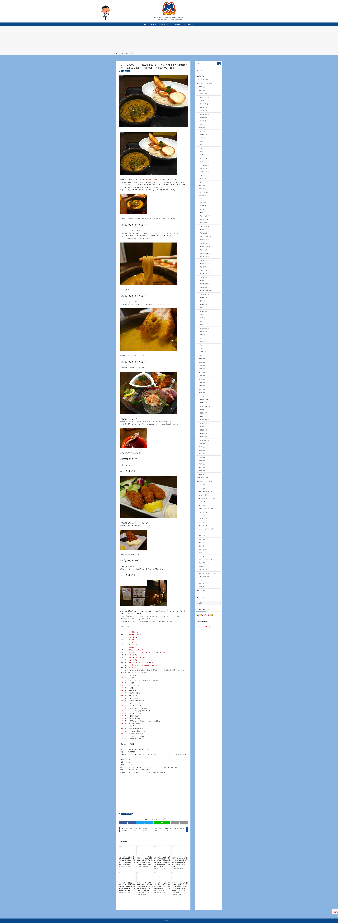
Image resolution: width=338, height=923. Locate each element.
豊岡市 (202, 182)
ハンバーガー (203, 515)
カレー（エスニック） (206, 508)
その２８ (123, 703)
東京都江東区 (204, 426)
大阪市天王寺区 (205, 236)
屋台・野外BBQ (204, 563)
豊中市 (203, 341)
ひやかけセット (134, 642)
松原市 (202, 314)
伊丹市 (202, 131)
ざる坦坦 (133, 667)
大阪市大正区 (204, 233)
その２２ (123, 688)
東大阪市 (203, 311)
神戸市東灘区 (204, 165)
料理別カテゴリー (205, 481)
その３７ (123, 726)
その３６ (123, 723)
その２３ (123, 690)
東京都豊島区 (204, 440)
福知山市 (203, 121)
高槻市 (203, 352)
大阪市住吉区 (204, 222)
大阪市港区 (204, 267)
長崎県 (202, 460)
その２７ (123, 700)
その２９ (123, 705)
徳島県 (202, 382)
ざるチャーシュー (134, 644)
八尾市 (202, 199)
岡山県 (202, 372)
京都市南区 (204, 107)
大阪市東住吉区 (205, 246)
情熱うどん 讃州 (151, 179)
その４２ (123, 739)
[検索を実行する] (219, 63)
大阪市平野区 (204, 239)
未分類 (201, 590)
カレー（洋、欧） (204, 512)
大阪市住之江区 (205, 219)
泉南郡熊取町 (204, 328)
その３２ (123, 713)
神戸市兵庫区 (204, 161)
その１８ (123, 678)
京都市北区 (204, 104)
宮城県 (202, 362)
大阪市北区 (127, 71)
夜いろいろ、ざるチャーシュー (140, 657)
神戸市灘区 (204, 168)
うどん (122, 71)
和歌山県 (202, 188)
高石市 (202, 355)
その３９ (123, 731)
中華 (202, 535)
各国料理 (202, 546)
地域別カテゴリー (205, 83)
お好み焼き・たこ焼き (206, 491)
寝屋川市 (203, 304)
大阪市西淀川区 (205, 284)
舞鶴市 (203, 124)
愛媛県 (202, 385)
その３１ (123, 711)
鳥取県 (202, 470)
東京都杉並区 (204, 423)
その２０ (123, 683)
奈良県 (202, 358)
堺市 (202, 209)
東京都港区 (204, 433)
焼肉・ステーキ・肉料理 (207, 573)
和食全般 (203, 549)
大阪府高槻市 (203, 477)
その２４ (123, 693)
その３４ (123, 718)
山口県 (202, 365)
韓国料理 (202, 586)
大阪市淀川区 (204, 263)
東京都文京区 (204, 416)
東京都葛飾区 (204, 436)
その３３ (123, 716)
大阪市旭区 (204, 243)
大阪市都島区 (204, 287)
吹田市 (203, 202)
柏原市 (202, 321)
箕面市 (202, 335)
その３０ (123, 708)
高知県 (202, 467)
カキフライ (203, 501)
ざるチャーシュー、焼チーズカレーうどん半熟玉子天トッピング (149, 652)
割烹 (202, 542)
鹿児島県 (202, 474)
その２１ (123, 685)
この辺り (143, 772)
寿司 (201, 556)
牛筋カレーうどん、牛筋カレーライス (141, 650)
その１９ (123, 680)
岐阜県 (202, 369)
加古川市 (203, 134)
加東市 (202, 138)
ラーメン (202, 532)
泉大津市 (203, 331)
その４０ (123, 733)
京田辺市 (203, 93)
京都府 (202, 90)
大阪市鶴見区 (204, 294)
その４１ (123, 736)
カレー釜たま (133, 637)
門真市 (202, 348)
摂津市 (202, 307)
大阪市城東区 (204, 229)
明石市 (202, 151)
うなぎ (202, 488)
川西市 (202, 148)
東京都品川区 (204, 413)
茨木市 (202, 338)
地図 (148, 749)
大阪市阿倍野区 (205, 290)
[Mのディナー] (169, 8)
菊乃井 (160, 182)
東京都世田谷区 (205, 399)
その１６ (123, 670)
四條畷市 (203, 206)
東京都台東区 (204, 409)
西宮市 (203, 178)
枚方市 (202, 318)
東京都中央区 (204, 402)
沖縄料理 (202, 566)
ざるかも (131, 647)
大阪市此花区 (204, 256)
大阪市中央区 (205, 216)
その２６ (123, 698)
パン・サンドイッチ (205, 525)
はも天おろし (133, 639)
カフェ (202, 505)
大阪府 (203, 195)
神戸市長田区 (204, 172)
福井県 (202, 457)
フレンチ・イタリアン (206, 529)
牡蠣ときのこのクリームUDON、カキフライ (144, 665)
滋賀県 (202, 443)
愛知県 (202, 389)
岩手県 (202, 375)
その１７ (123, 675)
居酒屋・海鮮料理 (205, 559)
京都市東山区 (204, 114)
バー (201, 522)
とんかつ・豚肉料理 (205, 495)
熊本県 (202, 447)
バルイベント (203, 79)
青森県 (202, 464)
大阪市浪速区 (204, 260)
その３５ (123, 721)
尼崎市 (203, 144)
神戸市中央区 (204, 158)
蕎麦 (201, 583)
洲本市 (202, 155)
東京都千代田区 (205, 406)
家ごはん (202, 552)
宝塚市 (202, 141)
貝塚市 (202, 345)
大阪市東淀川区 (205, 253)
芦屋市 (202, 175)
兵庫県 (202, 127)
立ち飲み (202, 580)
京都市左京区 (204, 110)
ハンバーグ (203, 519)
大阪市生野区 (204, 270)
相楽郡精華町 (204, 117)
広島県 (202, 379)
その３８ (123, 728)
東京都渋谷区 (204, 430)
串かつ (202, 539)
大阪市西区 (204, 277)
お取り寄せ (202, 76)
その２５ (123, 695)
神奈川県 (202, 453)
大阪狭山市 (204, 297)
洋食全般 (203, 569)
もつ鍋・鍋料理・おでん (207, 498)
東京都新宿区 (204, 419)
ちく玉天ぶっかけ (134, 632)
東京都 (202, 396)
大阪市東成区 (204, 250)
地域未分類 (203, 192)
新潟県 (202, 392)
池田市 (202, 324)
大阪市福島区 (205, 273)
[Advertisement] (169, 39)
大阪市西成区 (204, 280)
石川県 (202, 450)
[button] (127, 822)
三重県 (202, 87)
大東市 (202, 212)
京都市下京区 (204, 97)
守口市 (202, 301)
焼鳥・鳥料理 (204, 576)
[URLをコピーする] (179, 822)
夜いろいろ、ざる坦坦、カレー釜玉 (141, 662)
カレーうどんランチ (135, 634)
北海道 (202, 185)
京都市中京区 (204, 100)
